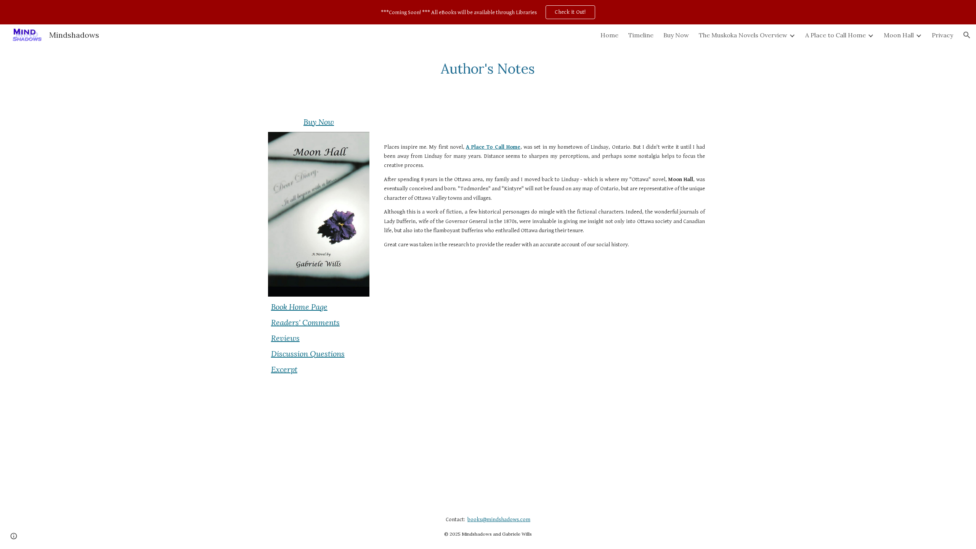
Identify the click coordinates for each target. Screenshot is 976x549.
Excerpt (284, 369)
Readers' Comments (305, 322)
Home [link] (609, 35)
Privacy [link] (942, 35)
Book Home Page (299, 306)
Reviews (285, 338)
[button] (967, 35)
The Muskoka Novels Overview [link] (743, 35)
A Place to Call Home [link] (835, 35)
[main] (488, 68)
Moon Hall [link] (899, 35)
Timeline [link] (640, 35)
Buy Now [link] (676, 35)
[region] (488, 12)
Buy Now (318, 122)
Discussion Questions (308, 353)
